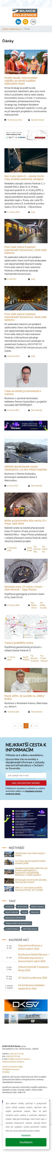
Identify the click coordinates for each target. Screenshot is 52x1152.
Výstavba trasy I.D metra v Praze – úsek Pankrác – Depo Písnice (24, 588)
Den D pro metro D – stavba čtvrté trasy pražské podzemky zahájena (24, 177)
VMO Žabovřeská (30, 929)
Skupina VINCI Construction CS (18, 923)
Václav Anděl (29, 549)
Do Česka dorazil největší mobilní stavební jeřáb (30, 862)
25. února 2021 (13, 410)
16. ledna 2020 (13, 711)
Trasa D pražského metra (18, 642)
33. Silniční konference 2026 (32, 977)
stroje (24, 912)
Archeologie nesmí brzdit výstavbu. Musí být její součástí (31, 880)
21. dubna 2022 (13, 212)
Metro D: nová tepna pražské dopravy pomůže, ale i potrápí (29, 888)
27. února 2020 (13, 605)
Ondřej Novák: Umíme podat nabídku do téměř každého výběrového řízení (20, 80)
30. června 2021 (13, 356)
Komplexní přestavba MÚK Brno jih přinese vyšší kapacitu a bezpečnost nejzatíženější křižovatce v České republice (31, 871)
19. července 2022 (14, 120)
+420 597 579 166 (13, 1056)
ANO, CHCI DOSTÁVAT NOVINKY (26, 783)
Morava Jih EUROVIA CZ (15, 917)
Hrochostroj (22, 906)
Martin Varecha (37, 906)
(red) (33, 212)
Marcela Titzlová (37, 120)
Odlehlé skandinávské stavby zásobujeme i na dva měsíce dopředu (25, 468)
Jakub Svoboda (12, 912)
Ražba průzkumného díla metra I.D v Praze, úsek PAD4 (25, 522)
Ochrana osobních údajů (12, 1066)
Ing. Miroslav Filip (37, 549)
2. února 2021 (12, 485)
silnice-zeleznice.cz (11, 29)
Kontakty (5, 1072)
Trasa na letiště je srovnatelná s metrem (22, 392)
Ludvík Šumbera (12, 929)
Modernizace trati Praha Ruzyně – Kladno (30, 854)
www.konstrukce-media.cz (13, 1061)
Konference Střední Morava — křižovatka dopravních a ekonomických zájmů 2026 (34, 958)
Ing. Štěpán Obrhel (34, 605)
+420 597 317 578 (16, 1053)
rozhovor (9, 906)
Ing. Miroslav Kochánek (35, 658)
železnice (35, 912)
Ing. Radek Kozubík (43, 605)
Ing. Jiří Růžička (26, 658)
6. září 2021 (11, 279)
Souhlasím (26, 1142)
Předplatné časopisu (10, 1069)
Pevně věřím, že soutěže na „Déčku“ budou (24, 697)
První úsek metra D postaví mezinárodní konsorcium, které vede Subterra (25, 249)
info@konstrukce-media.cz (19, 1059)
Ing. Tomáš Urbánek (44, 658)
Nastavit (26, 1135)
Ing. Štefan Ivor (45, 549)
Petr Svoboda (36, 410)
